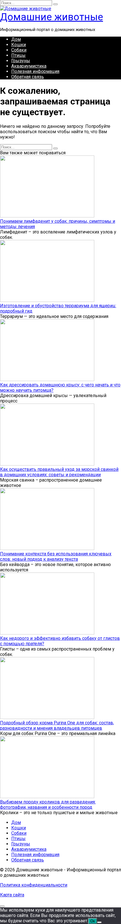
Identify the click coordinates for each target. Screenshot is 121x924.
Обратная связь (27, 76)
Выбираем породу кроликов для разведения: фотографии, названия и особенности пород (48, 804)
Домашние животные (51, 17)
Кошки (18, 44)
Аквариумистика (28, 66)
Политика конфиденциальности (33, 885)
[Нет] (99, 922)
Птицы (18, 55)
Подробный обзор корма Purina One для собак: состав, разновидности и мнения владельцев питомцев (57, 725)
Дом (16, 39)
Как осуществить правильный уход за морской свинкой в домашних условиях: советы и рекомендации (59, 472)
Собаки (18, 50)
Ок (92, 921)
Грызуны (20, 60)
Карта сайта (12, 895)
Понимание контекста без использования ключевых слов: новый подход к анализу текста (55, 556)
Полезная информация (35, 71)
